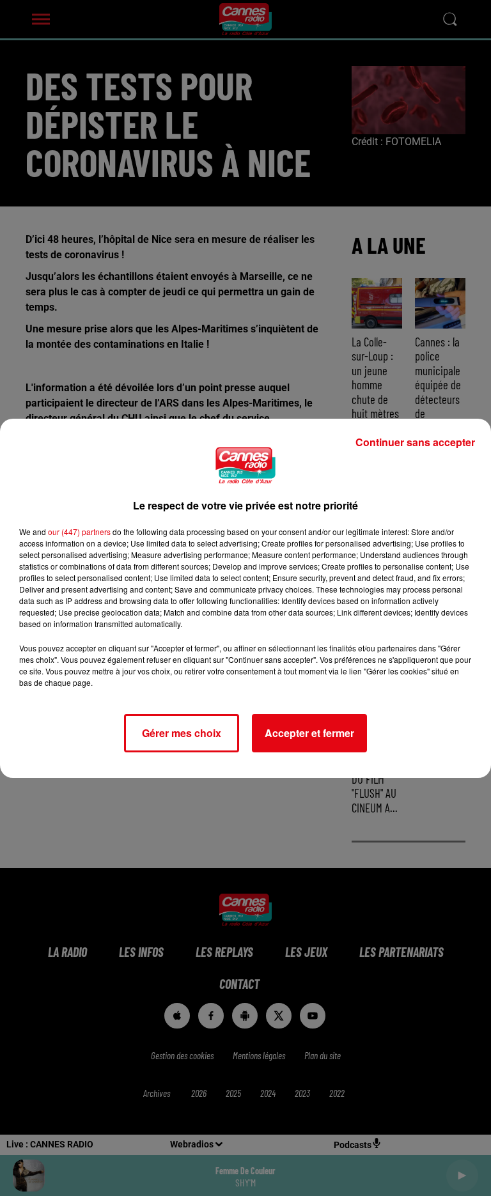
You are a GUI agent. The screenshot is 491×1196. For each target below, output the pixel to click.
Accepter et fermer (309, 733)
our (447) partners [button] (79, 531)
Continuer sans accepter (415, 442)
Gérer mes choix (181, 733)
